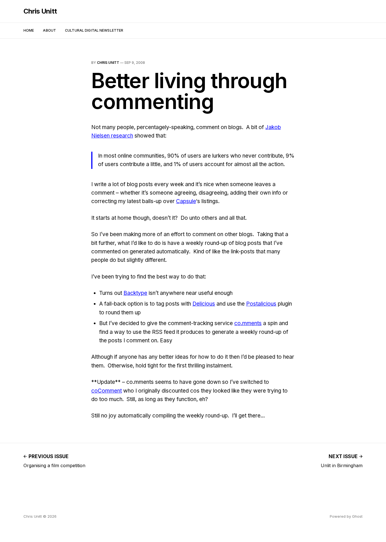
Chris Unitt (40, 11)
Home (28, 30)
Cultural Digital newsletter (94, 30)
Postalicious (261, 304)
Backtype (135, 293)
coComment (106, 391)
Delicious (203, 304)
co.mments (248, 323)
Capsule (186, 201)
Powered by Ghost (346, 516)
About (49, 30)
